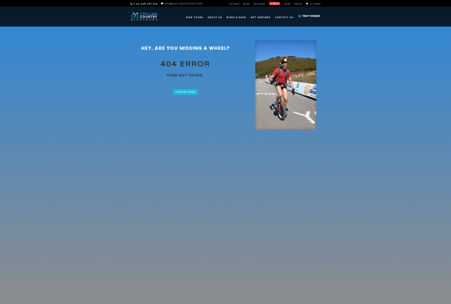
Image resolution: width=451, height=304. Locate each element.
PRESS (298, 4)
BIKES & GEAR (236, 17)
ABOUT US (215, 17)
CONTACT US (284, 17)
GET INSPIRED (260, 17)
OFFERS (234, 4)
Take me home (185, 92)
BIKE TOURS (194, 17)
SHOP (287, 4)
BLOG (246, 4)
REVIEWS (259, 4)
